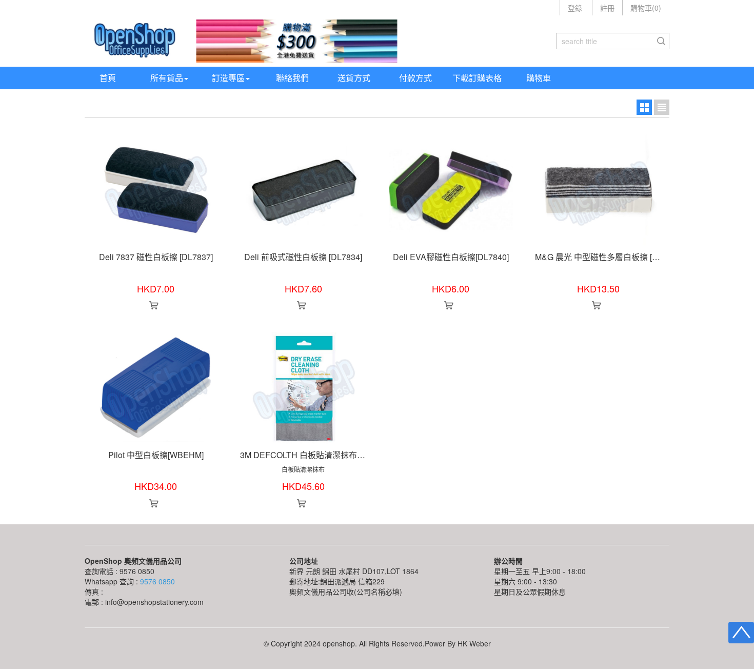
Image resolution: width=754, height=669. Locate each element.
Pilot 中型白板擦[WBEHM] (156, 455)
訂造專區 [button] (228, 78)
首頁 (108, 78)
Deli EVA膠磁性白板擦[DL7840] (451, 257)
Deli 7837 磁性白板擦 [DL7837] (156, 257)
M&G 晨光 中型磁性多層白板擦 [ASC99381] (615, 257)
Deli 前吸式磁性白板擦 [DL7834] (303, 257)
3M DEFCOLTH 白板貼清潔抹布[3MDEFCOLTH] (328, 455)
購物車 (538, 78)
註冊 (607, 8)
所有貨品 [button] (166, 78)
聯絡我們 (292, 78)
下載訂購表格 (477, 78)
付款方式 (415, 78)
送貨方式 (354, 78)
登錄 (575, 8)
